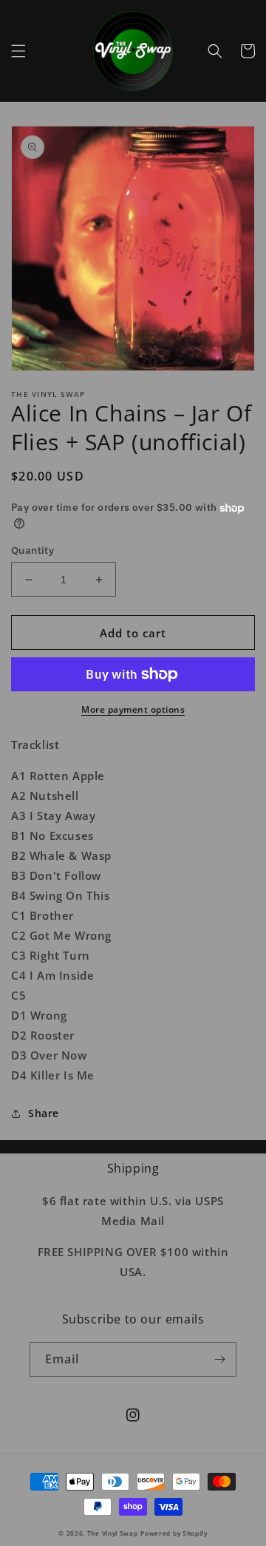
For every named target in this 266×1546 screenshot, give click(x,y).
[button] (18, 51)
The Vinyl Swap (112, 1533)
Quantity (32, 550)
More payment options (133, 709)
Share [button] (43, 1113)
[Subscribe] (219, 1359)
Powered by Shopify (174, 1533)
